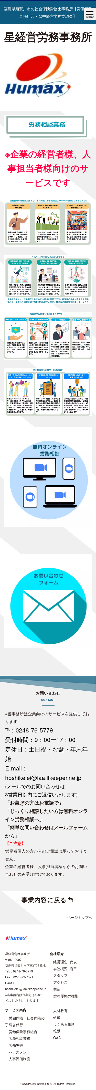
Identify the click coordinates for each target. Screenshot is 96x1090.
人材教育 (60, 1010)
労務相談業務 (19, 1038)
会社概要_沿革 (65, 968)
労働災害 (16, 1045)
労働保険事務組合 (23, 1031)
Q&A (57, 1037)
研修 (56, 1017)
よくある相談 (64, 1024)
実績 (56, 988)
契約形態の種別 (65, 995)
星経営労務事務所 (48, 36)
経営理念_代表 (65, 961)
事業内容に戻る (44, 899)
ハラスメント (19, 1052)
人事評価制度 (19, 1058)
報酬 (56, 1030)
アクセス (60, 982)
